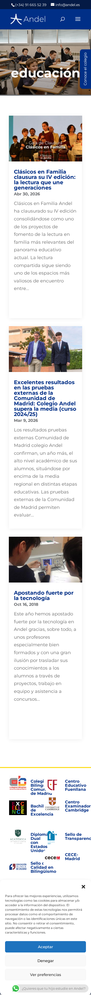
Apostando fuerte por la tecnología (44, 595)
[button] (83, 886)
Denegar (45, 960)
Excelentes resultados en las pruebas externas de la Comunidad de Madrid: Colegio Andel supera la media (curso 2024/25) (45, 398)
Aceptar (45, 946)
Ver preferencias (45, 974)
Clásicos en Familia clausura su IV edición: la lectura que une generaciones (45, 180)
